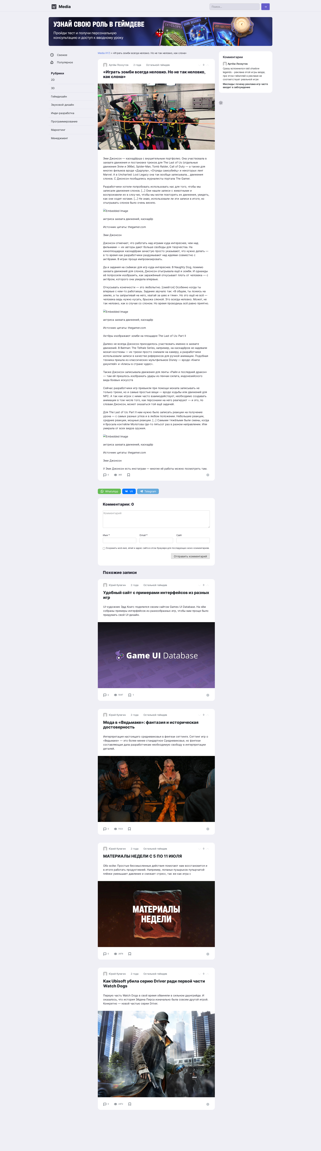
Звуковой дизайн (62, 104)
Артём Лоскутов (118, 64)
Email (143, 535)
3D (53, 88)
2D (53, 79)
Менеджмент (59, 138)
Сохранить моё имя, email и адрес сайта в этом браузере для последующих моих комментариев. (157, 548)
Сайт (179, 535)
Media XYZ (104, 53)
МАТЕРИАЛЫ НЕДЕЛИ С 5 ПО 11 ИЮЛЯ (142, 856)
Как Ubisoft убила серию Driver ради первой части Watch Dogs (154, 983)
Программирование (64, 121)
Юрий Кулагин (117, 585)
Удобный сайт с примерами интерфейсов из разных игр (156, 595)
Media (65, 6)
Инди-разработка (62, 113)
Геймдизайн (59, 96)
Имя (106, 535)
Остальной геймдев (158, 64)
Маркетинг (58, 129)
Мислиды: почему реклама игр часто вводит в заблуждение (245, 86)
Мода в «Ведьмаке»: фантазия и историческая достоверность (150, 725)
